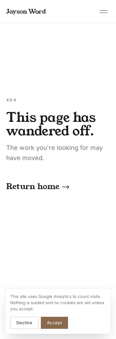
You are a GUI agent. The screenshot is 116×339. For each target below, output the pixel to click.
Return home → (38, 186)
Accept (54, 322)
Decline (24, 322)
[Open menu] (103, 12)
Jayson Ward (26, 11)
